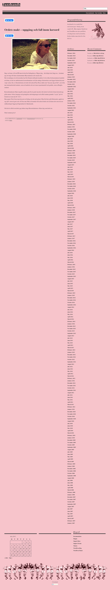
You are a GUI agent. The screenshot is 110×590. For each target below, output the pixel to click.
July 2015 (70, 281)
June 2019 (70, 169)
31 (29, 555)
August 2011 (70, 393)
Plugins (75, 539)
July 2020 (70, 139)
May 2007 (70, 514)
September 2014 (71, 305)
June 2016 (70, 255)
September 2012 (71, 362)
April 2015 (70, 288)
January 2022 (71, 101)
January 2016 (71, 267)
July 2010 (70, 423)
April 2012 (70, 374)
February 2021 (71, 124)
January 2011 (71, 409)
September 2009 (71, 447)
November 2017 (71, 215)
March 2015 (70, 291)
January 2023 (71, 77)
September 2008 (71, 476)
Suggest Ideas (76, 541)
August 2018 (70, 193)
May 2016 (70, 257)
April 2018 (70, 203)
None (10, 120)
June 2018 (70, 198)
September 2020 (71, 134)
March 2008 (70, 490)
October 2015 (71, 274)
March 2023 (70, 75)
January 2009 (71, 466)
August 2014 (70, 307)
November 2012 (71, 357)
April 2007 (70, 516)
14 (20, 549)
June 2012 (70, 369)
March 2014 (70, 319)
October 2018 (71, 188)
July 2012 (70, 366)
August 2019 (70, 165)
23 (26, 552)
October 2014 (71, 302)
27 (17, 555)
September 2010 (71, 419)
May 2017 (70, 229)
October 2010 (71, 416)
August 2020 (70, 136)
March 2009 (70, 461)
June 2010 (70, 426)
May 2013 (70, 343)
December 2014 (71, 298)
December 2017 (71, 212)
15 (23, 549)
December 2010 (71, 412)
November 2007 (71, 499)
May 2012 (70, 371)
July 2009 (70, 452)
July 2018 (70, 196)
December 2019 (71, 155)
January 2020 (71, 153)
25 (11, 555)
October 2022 (71, 84)
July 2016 (70, 252)
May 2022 (70, 96)
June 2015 (70, 283)
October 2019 (71, 160)
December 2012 (71, 355)
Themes (75, 546)
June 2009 (70, 454)
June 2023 (70, 70)
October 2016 (71, 245)
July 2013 (70, 338)
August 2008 (70, 478)
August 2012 (70, 364)
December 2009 (71, 440)
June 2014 (70, 312)
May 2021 (70, 117)
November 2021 (71, 103)
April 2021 (70, 120)
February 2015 (71, 293)
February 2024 (71, 53)
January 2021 (71, 127)
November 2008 (71, 471)
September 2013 (71, 333)
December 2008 (71, 468)
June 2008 (70, 483)
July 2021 (70, 113)
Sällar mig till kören (98, 56)
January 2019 (71, 181)
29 (23, 555)
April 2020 (70, 146)
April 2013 (70, 345)
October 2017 (71, 217)
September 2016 (71, 248)
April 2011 (70, 402)
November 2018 (71, 186)
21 (20, 552)
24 (29, 552)
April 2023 (70, 72)
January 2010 (71, 438)
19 (14, 552)
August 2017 (70, 222)
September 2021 (71, 108)
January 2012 (71, 381)
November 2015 (71, 271)
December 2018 (71, 184)
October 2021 (71, 105)
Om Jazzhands (90, 13)
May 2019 (70, 172)
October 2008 (71, 473)
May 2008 (70, 485)
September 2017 (71, 219)
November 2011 (71, 385)
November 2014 (71, 300)
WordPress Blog (77, 548)
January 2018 (71, 210)
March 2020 (70, 148)
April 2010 (70, 430)
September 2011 (71, 390)
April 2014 (70, 317)
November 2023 (71, 58)
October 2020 (71, 132)
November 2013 (71, 328)
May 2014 (70, 314)
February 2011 (71, 407)
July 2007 (70, 509)
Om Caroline (98, 13)
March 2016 (70, 262)
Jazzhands (11, 4)
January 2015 (71, 295)
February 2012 (71, 378)
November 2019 (71, 158)
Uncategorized (31, 118)
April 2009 (70, 459)
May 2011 (70, 400)
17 (29, 549)
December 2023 (71, 56)
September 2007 (71, 504)
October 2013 (71, 331)
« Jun (6, 558)
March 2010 (70, 433)
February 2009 (71, 464)
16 (26, 549)
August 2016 (70, 250)
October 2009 (71, 445)
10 (29, 545)
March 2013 (70, 347)
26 (14, 555)
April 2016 (70, 260)
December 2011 (71, 383)
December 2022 (71, 79)
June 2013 (70, 340)
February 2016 (71, 264)
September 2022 (71, 86)
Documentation (77, 536)
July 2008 (70, 480)
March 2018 (70, 205)
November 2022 (71, 82)
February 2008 (71, 492)
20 (17, 552)
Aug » (10, 558)
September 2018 (71, 191)
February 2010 (71, 435)
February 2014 (71, 321)
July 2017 (70, 224)
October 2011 (71, 388)
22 (23, 552)
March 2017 (70, 234)
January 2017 (71, 238)
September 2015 (71, 276)
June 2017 (70, 226)
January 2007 (71, 523)
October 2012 (71, 359)
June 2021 (70, 115)
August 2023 (70, 65)
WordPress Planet (78, 550)
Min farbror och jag (99, 53)
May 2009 (70, 457)
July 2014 (70, 310)
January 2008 (71, 495)
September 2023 (71, 63)
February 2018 (71, 207)
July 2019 (70, 167)
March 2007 (70, 518)
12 (14, 549)
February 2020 (71, 150)
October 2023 (71, 60)
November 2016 (71, 243)
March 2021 (70, 122)
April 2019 (70, 174)
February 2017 (71, 236)
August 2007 (70, 506)
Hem (104, 13)
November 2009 (71, 442)
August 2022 (70, 89)
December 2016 (71, 241)
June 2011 (70, 397)
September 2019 (71, 162)
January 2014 (71, 324)
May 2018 (70, 200)
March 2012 (70, 376)
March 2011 (70, 404)
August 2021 (70, 110)
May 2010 (70, 428)
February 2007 (71, 521)
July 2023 (70, 67)
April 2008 (70, 487)
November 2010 (71, 414)
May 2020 (70, 143)
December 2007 (71, 497)
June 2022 (70, 94)
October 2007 (71, 502)
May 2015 (70, 286)
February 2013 (71, 350)
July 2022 (70, 91)
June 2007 (70, 511)
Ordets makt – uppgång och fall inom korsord (31, 30)
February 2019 (71, 179)
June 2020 (70, 141)
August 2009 (70, 449)
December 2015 (71, 269)
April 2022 (70, 98)
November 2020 (71, 129)
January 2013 (71, 352)
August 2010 (70, 421)
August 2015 (70, 279)
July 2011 (70, 395)
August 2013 (70, 336)
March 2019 (70, 177)
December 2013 (71, 326)
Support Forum (77, 543)
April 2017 (70, 231)
